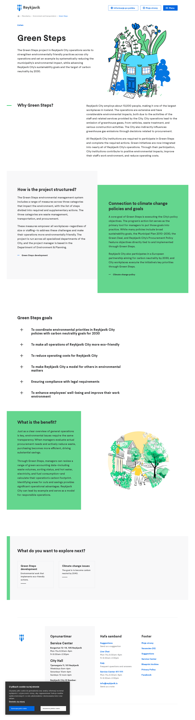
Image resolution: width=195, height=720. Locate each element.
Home (18, 16)
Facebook (146, 674)
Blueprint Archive (150, 664)
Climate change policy (124, 274)
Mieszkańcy (26, 16)
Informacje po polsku (124, 8)
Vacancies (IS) (149, 648)
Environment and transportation (44, 16)
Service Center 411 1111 (111, 674)
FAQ (116, 665)
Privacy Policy (149, 669)
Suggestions (110, 645)
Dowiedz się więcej (17, 702)
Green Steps (63, 16)
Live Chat (111, 654)
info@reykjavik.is (109, 685)
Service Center (149, 659)
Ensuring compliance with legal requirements (65, 382)
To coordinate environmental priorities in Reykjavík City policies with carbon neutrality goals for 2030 (73, 331)
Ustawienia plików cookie (51, 708)
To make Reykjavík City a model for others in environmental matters (76, 368)
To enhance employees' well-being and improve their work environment (75, 394)
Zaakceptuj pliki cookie (19, 708)
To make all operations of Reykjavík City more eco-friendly (75, 344)
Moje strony (152, 8)
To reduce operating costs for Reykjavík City (64, 356)
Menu (171, 8)
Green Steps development (35, 255)
